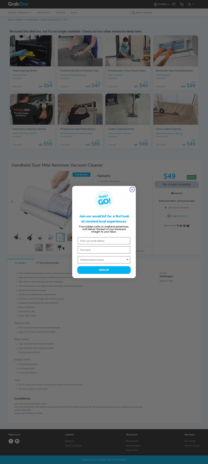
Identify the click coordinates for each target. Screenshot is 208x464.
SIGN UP (104, 270)
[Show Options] (127, 259)
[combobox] (103, 259)
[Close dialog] (132, 189)
